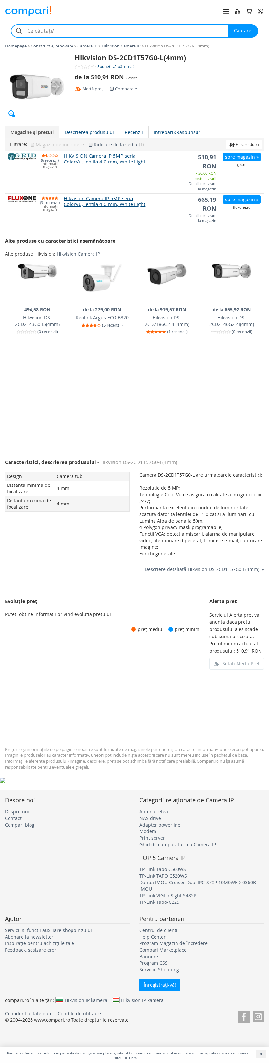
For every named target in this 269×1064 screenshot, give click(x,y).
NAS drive (150, 818)
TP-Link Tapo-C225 (159, 902)
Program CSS (153, 963)
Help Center (152, 937)
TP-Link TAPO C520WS (163, 876)
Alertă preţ (92, 89)
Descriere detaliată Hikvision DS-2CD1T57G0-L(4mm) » (204, 569)
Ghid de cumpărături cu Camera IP (177, 844)
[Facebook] (244, 1015)
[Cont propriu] (260, 11)
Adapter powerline (159, 825)
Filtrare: (18, 144)
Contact (13, 818)
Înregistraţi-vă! (160, 985)
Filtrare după (247, 144)
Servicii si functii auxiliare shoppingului (48, 930)
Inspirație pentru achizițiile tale (39, 943)
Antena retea (153, 811)
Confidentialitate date (28, 1013)
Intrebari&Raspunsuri (178, 132)
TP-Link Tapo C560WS (162, 869)
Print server (152, 838)
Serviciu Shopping (159, 969)
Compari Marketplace (163, 950)
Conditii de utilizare (79, 1013)
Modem (147, 831)
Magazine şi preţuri (32, 132)
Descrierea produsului (89, 132)
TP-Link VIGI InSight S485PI (168, 895)
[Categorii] (226, 11)
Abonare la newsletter (29, 937)
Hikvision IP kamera (86, 1000)
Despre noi (17, 811)
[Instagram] (258, 1015)
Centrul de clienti (158, 930)
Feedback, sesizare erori (31, 950)
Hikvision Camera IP (78, 254)
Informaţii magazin (50, 165)
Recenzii (134, 132)
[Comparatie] (237, 11)
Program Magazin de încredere (173, 943)
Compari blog (19, 825)
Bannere (148, 956)
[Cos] (249, 11)
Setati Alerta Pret (240, 663)
